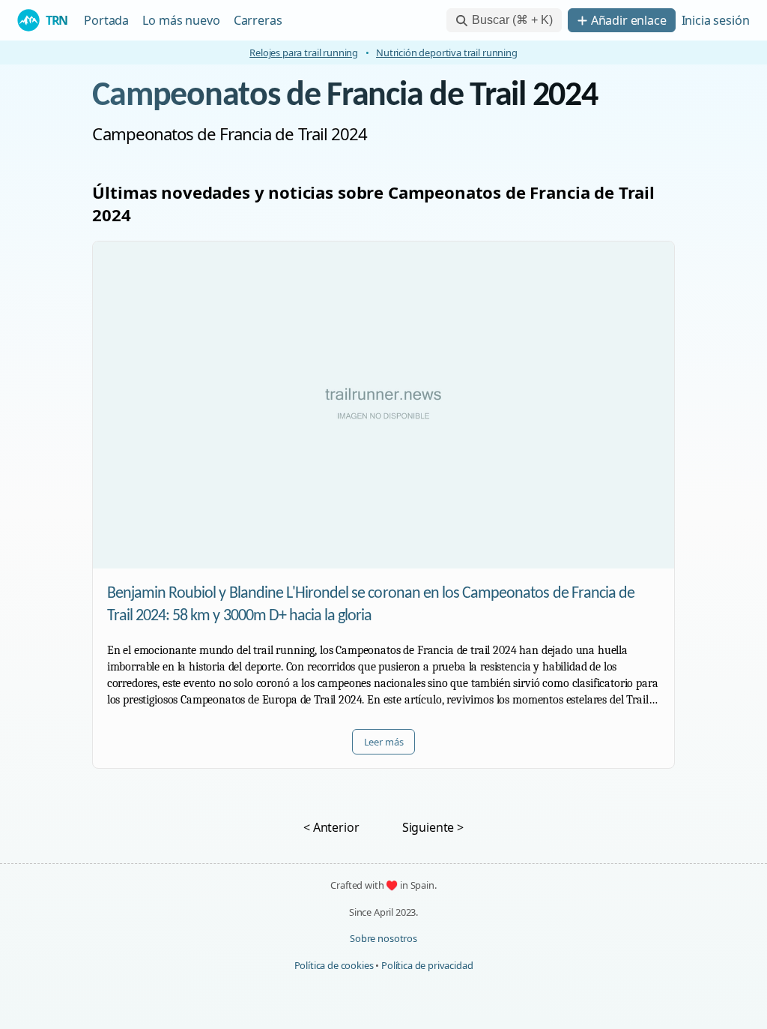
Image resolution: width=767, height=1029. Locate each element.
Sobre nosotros (383, 938)
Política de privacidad (427, 965)
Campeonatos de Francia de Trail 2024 (344, 96)
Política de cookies (334, 965)
